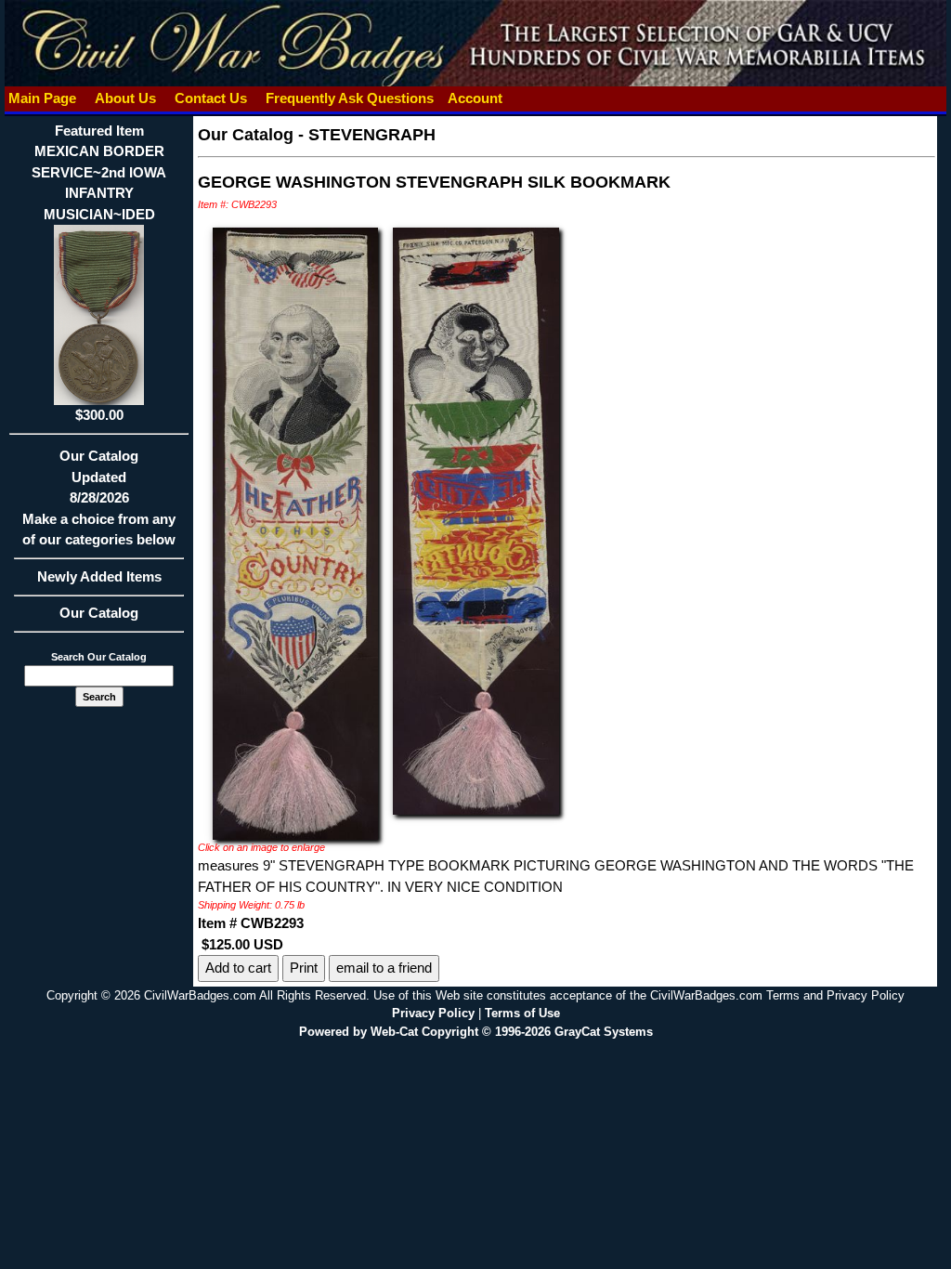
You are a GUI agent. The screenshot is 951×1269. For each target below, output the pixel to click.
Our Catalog (98, 613)
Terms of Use (522, 1013)
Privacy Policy (433, 1013)
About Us (125, 98)
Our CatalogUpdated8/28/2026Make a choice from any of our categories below (99, 497)
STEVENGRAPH (372, 134)
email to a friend (384, 967)
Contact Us (211, 98)
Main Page (42, 98)
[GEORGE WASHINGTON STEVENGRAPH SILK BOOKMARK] (295, 533)
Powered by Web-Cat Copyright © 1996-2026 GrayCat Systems (476, 1032)
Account (475, 98)
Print (304, 967)
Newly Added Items (99, 576)
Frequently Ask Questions (349, 98)
